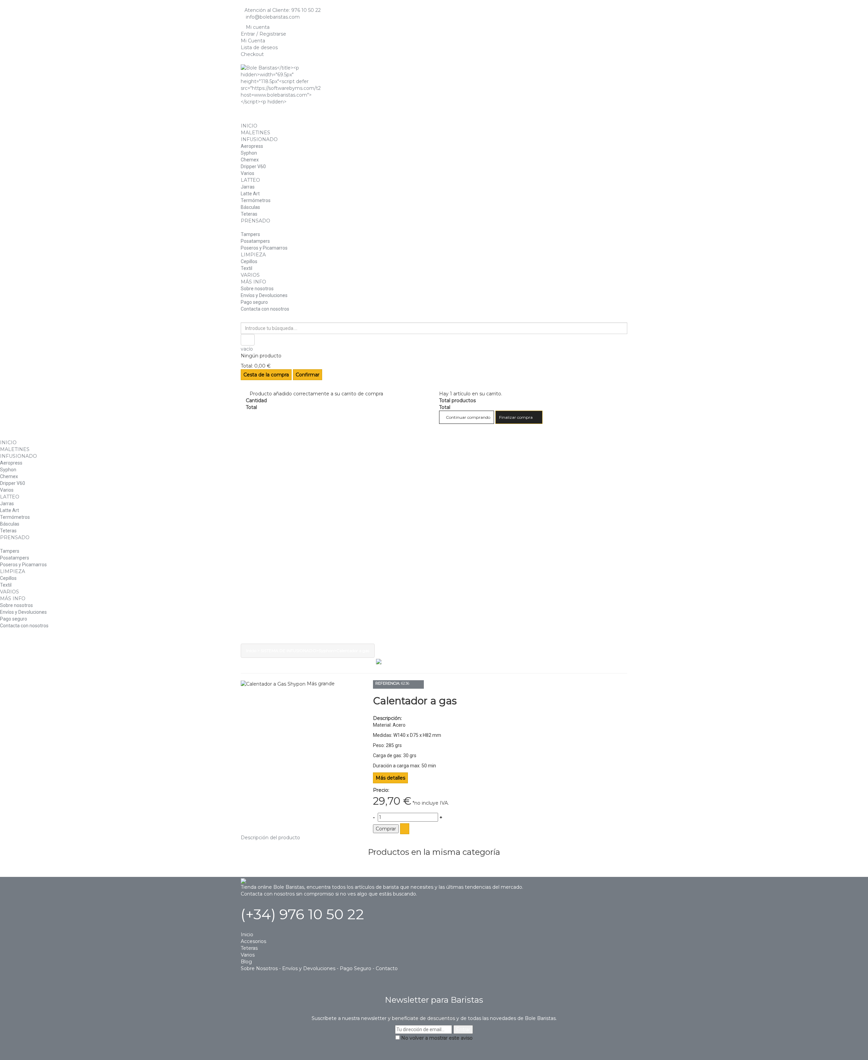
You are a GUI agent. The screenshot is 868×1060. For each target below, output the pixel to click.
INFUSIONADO (259, 139)
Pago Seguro (355, 968)
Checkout (252, 54)
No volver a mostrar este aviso (437, 1038)
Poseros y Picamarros (264, 248)
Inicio (251, 650)
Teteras (249, 214)
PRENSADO (255, 221)
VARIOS (250, 275)
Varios (247, 173)
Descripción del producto (270, 838)
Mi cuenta (257, 27)
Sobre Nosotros (259, 968)
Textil (246, 268)
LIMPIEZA (253, 255)
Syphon (249, 153)
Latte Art (250, 193)
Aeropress (252, 146)
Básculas (250, 207)
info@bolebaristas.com (272, 17)
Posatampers (255, 241)
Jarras (248, 187)
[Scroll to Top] (434, 1056)
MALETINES (255, 133)
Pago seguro (254, 302)
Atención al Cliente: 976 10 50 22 (282, 10)
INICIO (249, 126)
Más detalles (390, 778)
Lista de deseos (259, 47)
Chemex (250, 159)
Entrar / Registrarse (263, 34)
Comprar (386, 829)
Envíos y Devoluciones (264, 295)
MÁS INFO (253, 282)
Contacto (387, 968)
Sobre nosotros (257, 288)
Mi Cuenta (253, 41)
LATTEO (250, 180)
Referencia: (387, 683)
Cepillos (249, 261)
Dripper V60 (253, 166)
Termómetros (256, 200)
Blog (246, 962)
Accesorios (253, 941)
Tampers (250, 234)
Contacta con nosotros (265, 309)
